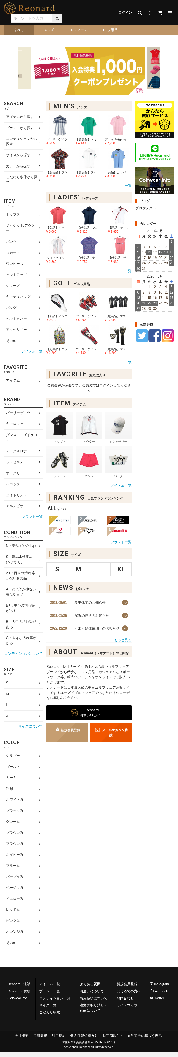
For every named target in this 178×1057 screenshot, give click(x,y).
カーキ (11, 777)
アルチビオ (14, 506)
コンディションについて (23, 653)
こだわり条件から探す (21, 179)
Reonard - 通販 (18, 984)
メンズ (49, 30)
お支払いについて (94, 998)
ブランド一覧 (121, 542)
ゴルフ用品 (109, 30)
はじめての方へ (129, 991)
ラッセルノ (14, 462)
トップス (13, 214)
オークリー (14, 473)
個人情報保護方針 (84, 1036)
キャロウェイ (16, 424)
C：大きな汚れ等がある (21, 640)
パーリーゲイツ (18, 413)
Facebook (160, 991)
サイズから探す (18, 155)
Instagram (161, 984)
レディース (79, 30)
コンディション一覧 (54, 998)
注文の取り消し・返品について (94, 1008)
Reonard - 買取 (18, 991)
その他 (11, 341)
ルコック (13, 484)
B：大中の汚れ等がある (21, 624)
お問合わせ (125, 998)
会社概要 (22, 1036)
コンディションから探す (21, 141)
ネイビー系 (14, 855)
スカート (13, 253)
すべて (19, 30)
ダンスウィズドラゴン (21, 437)
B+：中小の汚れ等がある (20, 608)
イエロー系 (14, 899)
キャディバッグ (18, 297)
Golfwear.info (17, 998)
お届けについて (92, 991)
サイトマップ (127, 1005)
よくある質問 (90, 984)
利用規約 (59, 1036)
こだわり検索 (49, 1012)
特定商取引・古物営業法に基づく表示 (132, 1036)
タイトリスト (16, 495)
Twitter (158, 998)
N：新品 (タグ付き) (21, 546)
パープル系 (14, 877)
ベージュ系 (14, 887)
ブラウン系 (14, 833)
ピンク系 (13, 921)
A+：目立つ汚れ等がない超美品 (20, 575)
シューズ (13, 286)
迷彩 (9, 789)
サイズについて (30, 726)
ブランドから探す (20, 128)
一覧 (128, 185)
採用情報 (40, 1036)
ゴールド (13, 767)
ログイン (125, 12)
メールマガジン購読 (114, 732)
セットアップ (16, 275)
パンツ (11, 242)
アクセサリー (16, 330)
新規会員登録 (70, 730)
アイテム (13, 381)
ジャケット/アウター (20, 228)
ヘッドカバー (16, 319)
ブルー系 (13, 865)
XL (8, 716)
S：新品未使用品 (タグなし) (19, 559)
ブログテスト (145, 208)
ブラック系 (14, 811)
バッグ (11, 308)
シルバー (13, 755)
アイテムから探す (20, 117)
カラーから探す (18, 166)
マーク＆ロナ (16, 451)
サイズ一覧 (48, 1005)
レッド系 (13, 909)
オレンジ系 (14, 932)
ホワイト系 (14, 799)
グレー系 (13, 821)
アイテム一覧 (121, 485)
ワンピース (14, 264)
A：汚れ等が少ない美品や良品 (21, 591)
